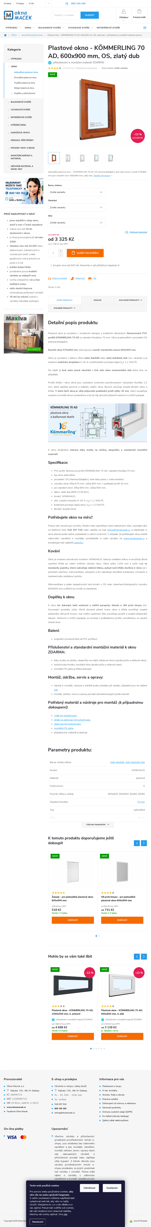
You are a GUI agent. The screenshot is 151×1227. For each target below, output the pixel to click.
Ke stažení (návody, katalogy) (115, 1116)
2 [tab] (99, 936)
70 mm (141, 802)
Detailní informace (101, 175)
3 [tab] (96, 1048)
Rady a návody (117, 1095)
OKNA (14, 66)
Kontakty (7, 3)
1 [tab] (96, 936)
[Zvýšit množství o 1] (60, 251)
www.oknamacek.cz (134, 538)
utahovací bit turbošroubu (67, 724)
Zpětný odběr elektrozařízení (115, 1120)
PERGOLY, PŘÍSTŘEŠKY (22, 140)
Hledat (89, 15)
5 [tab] (101, 1048)
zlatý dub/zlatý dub (135, 762)
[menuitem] (13, 27)
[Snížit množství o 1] (60, 255)
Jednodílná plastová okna (26, 72)
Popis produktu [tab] (64, 300)
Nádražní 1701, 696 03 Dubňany (24, 1090)
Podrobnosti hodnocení (86, 68)
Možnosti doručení (138, 232)
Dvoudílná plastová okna (25, 77)
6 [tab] (104, 1048)
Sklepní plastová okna (24, 88)
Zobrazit (73, 920)
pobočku (78, 542)
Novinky (106, 1095)
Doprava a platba (110, 1099)
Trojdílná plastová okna (24, 82)
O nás (31, 3)
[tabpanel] (73, 891)
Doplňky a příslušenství (24, 93)
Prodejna (20, 3)
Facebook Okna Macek (17, 1111)
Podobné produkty (63, 308)
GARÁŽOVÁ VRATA (20, 132)
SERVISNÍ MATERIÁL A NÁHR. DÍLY (22, 168)
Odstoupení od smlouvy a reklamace (119, 1103)
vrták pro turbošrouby (65, 715)
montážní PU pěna (63, 728)
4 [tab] (99, 1048)
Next (144, 843)
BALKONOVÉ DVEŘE (21, 102)
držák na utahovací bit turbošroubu (72, 720)
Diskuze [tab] (97, 300)
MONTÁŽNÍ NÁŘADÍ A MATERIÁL (21, 157)
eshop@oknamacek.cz (119, 530)
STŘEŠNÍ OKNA (18, 125)
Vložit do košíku (88, 253)
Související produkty (129, 300)
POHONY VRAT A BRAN (23, 148)
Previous (137, 843)
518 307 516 (60, 1104)
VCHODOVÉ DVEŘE (20, 109)
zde (65, 1214)
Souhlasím (112, 1188)
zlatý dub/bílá (117, 762)
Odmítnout (89, 1188)
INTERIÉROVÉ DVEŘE (21, 117)
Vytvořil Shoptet (140, 1221)
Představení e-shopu (111, 1086)
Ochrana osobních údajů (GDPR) (117, 1112)
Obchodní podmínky (111, 1108)
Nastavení (37, 1221)
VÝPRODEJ (16, 58)
